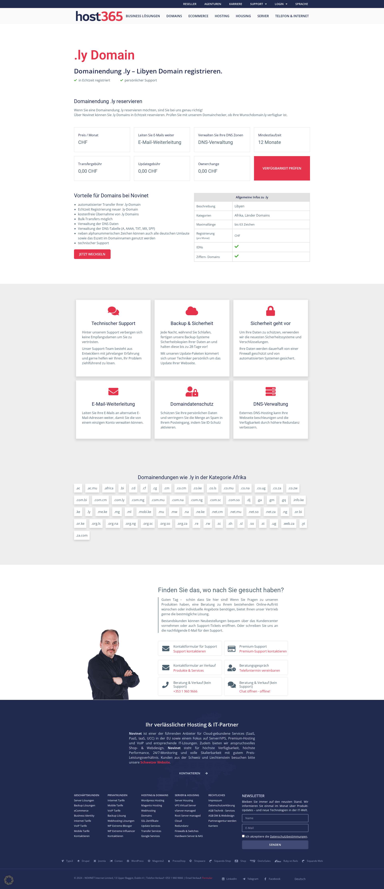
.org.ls (96, 523)
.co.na (245, 488)
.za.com (82, 535)
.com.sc (215, 500)
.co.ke (197, 488)
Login (279, 4)
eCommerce (198, 16)
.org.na (113, 523)
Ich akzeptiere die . (276, 836)
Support (256, 4)
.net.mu (235, 512)
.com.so (234, 500)
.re (196, 523)
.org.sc (148, 523)
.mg (117, 512)
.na (186, 512)
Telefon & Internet (292, 16)
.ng (285, 512)
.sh (230, 523)
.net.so (253, 512)
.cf (144, 488)
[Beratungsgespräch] (231, 666)
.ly (88, 512)
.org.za (182, 523)
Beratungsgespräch (254, 665)
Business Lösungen (143, 16)
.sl (241, 523)
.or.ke (80, 523)
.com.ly (119, 500)
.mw (174, 512)
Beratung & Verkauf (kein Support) (192, 684)
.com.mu (158, 500)
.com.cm (100, 500)
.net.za (271, 512)
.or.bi (298, 512)
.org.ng (130, 523)
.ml (129, 512)
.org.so (165, 523)
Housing (243, 16)
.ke (78, 512)
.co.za (277, 488)
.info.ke (298, 500)
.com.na (178, 500)
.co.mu (228, 488)
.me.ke (102, 512)
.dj (248, 500)
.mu (161, 512)
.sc (219, 523)
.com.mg (137, 500)
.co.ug (261, 488)
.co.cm (181, 488)
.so (252, 523)
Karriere (235, 4)
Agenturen (212, 4)
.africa (108, 488)
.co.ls (212, 488)
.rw (207, 523)
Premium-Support (253, 646)
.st (263, 523)
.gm (271, 500)
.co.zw (292, 488)
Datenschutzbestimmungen (288, 836)
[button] (9, 880)
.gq (283, 500)
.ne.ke (200, 512)
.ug (274, 523)
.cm (166, 488)
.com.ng (197, 500)
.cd (133, 488)
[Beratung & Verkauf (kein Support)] (165, 683)
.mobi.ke (144, 512)
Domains (174, 16)
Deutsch (300, 879)
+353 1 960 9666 (185, 691)
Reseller (189, 4)
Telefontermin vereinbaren (259, 670)
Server (263, 16)
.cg (155, 488)
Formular (207, 878)
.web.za (288, 523)
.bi (122, 488)
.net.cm (217, 512)
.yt (303, 523)
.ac (78, 488)
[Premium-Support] (231, 647)
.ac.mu (92, 488)
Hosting (222, 16)
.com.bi (81, 500)
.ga (259, 500)
